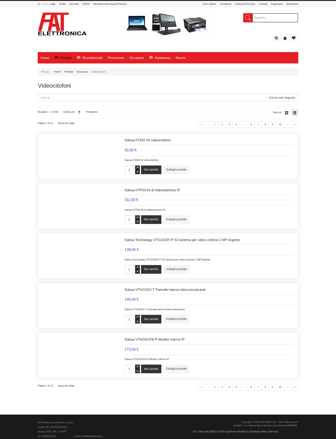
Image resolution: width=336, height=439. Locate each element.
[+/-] (79, 112)
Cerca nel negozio (282, 97)
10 (280, 124)
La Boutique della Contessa (262, 431)
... (244, 124)
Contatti (263, 4)
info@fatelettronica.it (92, 436)
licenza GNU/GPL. (288, 425)
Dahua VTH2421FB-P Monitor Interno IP (155, 339)
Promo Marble (237, 431)
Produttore (92, 111)
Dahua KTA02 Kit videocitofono (148, 140)
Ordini (62, 4)
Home (57, 71)
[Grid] (286, 112)
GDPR (86, 4)
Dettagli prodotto (176, 169)
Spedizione (292, 4)
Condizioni (225, 4)
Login (53, 4)
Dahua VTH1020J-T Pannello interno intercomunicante (165, 290)
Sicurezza (82, 71)
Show (61, 123)
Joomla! (237, 425)
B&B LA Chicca (219, 431)
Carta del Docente (245, 4)
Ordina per (69, 111)
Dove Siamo (209, 4)
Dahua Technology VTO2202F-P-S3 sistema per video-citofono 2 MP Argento (182, 240)
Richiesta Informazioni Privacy (110, 4)
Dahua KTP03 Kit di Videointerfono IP (152, 190)
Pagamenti (277, 4)
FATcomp (203, 431)
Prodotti (68, 71)
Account (74, 4)
